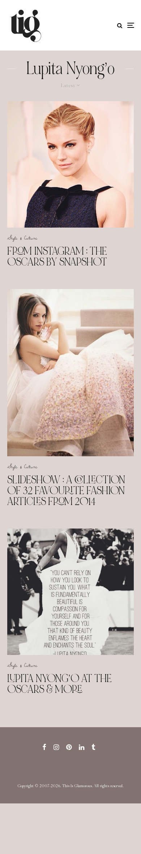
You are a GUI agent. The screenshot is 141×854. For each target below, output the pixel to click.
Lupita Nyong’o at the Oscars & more (59, 684)
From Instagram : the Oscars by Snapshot (57, 256)
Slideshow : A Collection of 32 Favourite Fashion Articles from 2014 (66, 490)
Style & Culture (22, 237)
